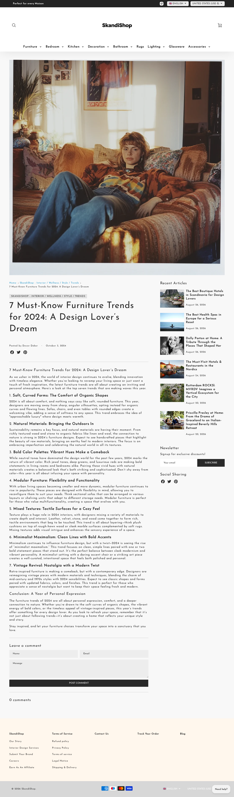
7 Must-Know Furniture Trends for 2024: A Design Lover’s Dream (49, 287)
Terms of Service (62, 734)
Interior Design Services (24, 748)
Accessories (197, 46)
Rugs (140, 46)
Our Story (15, 741)
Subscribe (211, 463)
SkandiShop (16, 734)
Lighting (154, 46)
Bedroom (52, 46)
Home (12, 283)
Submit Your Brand (21, 754)
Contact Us (102, 734)
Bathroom (120, 46)
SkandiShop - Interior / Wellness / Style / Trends (49, 283)
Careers (14, 761)
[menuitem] (32, 47)
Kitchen (74, 46)
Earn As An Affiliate (21, 767)
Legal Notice (60, 761)
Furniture (30, 46)
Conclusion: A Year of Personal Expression (47, 594)
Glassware (177, 46)
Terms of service (62, 754)
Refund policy (60, 741)
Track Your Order (148, 734)
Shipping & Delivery (64, 767)
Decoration (96, 46)
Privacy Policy (60, 748)
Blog (183, 734)
